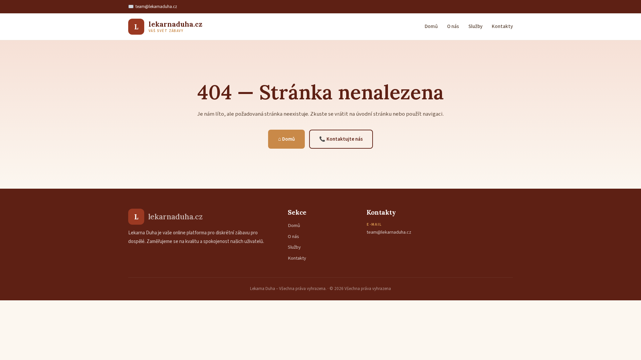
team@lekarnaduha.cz (156, 7)
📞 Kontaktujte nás (341, 139)
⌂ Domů (286, 139)
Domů (431, 26)
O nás (453, 26)
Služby (475, 26)
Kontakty (502, 26)
